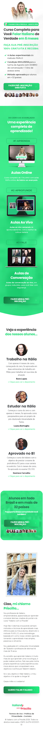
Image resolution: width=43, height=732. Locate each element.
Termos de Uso (16, 714)
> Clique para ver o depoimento (21, 382)
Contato (28, 716)
